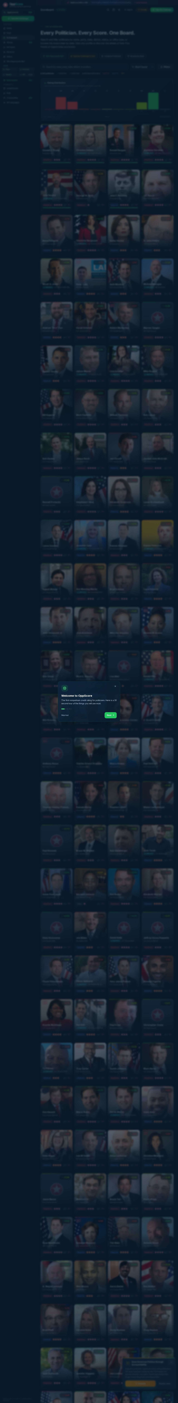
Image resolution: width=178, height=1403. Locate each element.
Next (109, 715)
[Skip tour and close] (115, 686)
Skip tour (65, 715)
